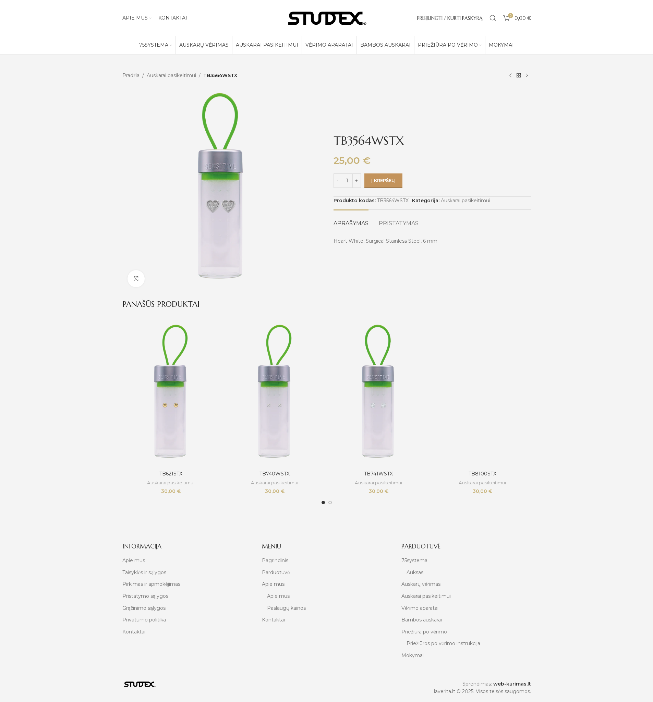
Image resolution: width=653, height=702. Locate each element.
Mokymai (412, 655)
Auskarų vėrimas (420, 584)
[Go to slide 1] (323, 502)
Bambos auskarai (421, 620)
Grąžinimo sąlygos (144, 608)
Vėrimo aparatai (419, 608)
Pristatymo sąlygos (145, 596)
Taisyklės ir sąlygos (144, 572)
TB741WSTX (378, 474)
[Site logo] (327, 17)
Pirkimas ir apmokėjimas (151, 584)
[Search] (493, 18)
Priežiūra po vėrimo (424, 632)
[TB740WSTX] (274, 394)
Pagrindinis (275, 560)
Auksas (415, 572)
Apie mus (133, 560)
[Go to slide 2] (330, 502)
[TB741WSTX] (378, 394)
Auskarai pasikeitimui (171, 75)
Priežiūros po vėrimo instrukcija (443, 643)
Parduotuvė (276, 572)
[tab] (351, 219)
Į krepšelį (383, 180)
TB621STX (170, 474)
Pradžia (131, 75)
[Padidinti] (136, 278)
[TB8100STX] (482, 394)
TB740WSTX (274, 474)
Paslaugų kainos (286, 608)
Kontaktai (133, 632)
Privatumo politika (144, 620)
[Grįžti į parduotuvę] (519, 76)
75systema (414, 560)
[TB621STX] (170, 394)
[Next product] (527, 76)
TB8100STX (482, 474)
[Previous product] (510, 76)
